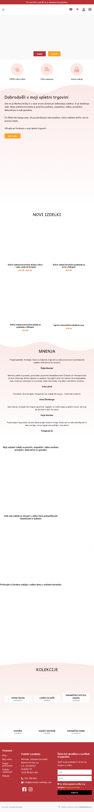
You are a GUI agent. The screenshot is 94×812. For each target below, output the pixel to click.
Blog (4, 755)
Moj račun (7, 759)
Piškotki (6, 776)
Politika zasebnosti (7, 770)
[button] (70, 9)
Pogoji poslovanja (7, 764)
